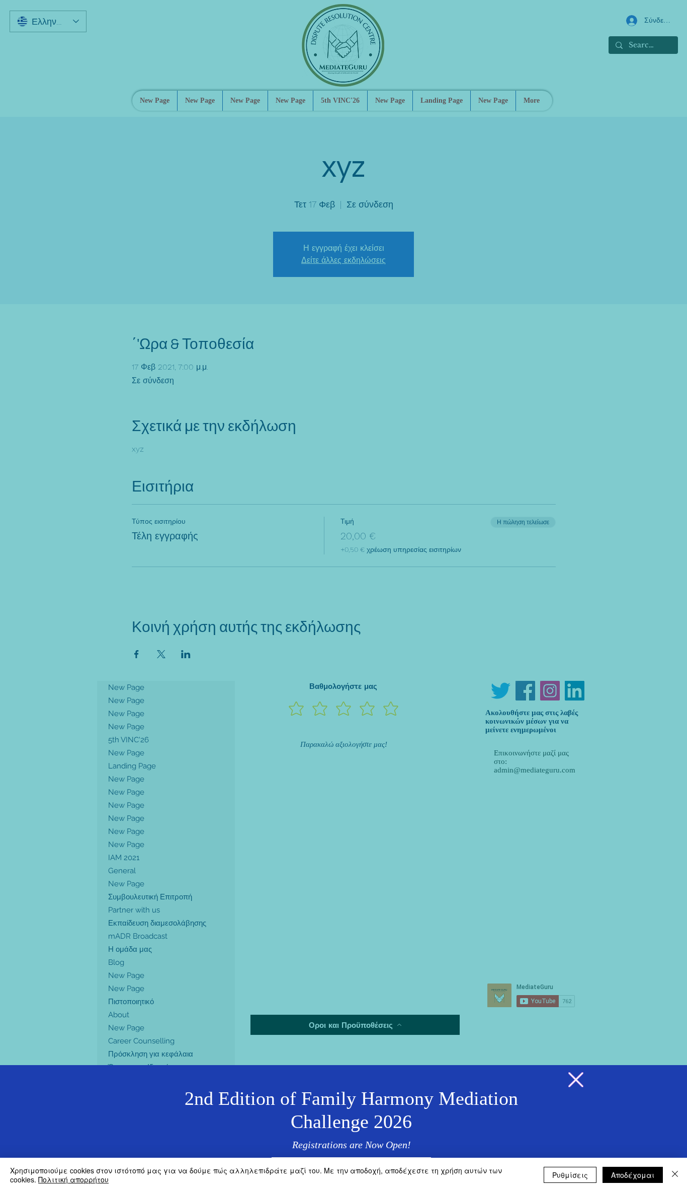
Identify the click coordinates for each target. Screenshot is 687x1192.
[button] (575, 1079)
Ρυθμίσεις (570, 1175)
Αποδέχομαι (632, 1175)
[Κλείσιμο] (675, 1175)
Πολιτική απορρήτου (73, 1179)
